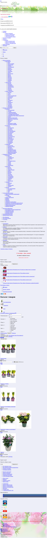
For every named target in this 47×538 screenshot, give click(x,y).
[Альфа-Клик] (5, 511)
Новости (5, 38)
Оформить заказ (4, 536)
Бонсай (9, 173)
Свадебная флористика (8, 214)
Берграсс (10, 92)
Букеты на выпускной (12, 117)
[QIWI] (5, 509)
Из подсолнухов (11, 136)
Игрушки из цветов (12, 151)
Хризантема (10, 180)
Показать (9, 333)
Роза (9, 159)
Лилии (9, 72)
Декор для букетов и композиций (12, 194)
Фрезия (9, 75)
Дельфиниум (10, 85)
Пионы (9, 81)
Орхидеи (10, 89)
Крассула (10, 168)
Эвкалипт (10, 105)
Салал (9, 93)
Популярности (20, 335)
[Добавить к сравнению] (1, 363)
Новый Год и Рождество (13, 118)
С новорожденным (12, 112)
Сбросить (14, 333)
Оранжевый (12, 329)
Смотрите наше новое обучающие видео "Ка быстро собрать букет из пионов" (19, 269)
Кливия (9, 164)
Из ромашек (10, 142)
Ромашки (10, 80)
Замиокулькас (11, 185)
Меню (4, 52)
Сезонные (7, 181)
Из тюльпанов (11, 127)
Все (11, 336)
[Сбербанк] (5, 513)
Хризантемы (10, 64)
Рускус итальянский (12, 95)
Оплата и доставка (7, 37)
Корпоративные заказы (8, 215)
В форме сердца (11, 146)
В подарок (7, 155)
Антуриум (10, 158)
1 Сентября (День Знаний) (13, 114)
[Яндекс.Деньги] (5, 507)
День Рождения (13, 321)
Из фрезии (10, 137)
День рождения (11, 110)
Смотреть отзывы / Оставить (6, 248)
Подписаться (15, 464)
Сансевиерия (10, 176)
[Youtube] (3, 496)
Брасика (9, 83)
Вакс (9, 99)
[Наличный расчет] (5, 515)
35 (10, 331)
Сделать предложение (12, 113)
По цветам (7, 125)
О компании (5, 40)
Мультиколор (13, 327)
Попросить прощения (12, 124)
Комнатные (7, 166)
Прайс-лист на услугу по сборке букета (13, 204)
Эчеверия (10, 178)
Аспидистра (10, 96)
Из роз (9, 126)
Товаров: (2, 334)
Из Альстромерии (11, 131)
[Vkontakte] (3, 494)
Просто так (10, 120)
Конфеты (7, 198)
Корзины (7, 199)
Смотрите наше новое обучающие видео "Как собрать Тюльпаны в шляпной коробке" (21, 283)
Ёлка (9, 190)
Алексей (4, 226)
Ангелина (5, 240)
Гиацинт (9, 68)
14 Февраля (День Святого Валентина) (16, 115)
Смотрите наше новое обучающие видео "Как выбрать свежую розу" (17, 279)
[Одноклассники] (4, 293)
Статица (9, 103)
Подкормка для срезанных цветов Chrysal (14, 202)
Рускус (9, 94)
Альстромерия (11, 67)
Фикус (9, 184)
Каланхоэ (10, 183)
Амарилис (10, 90)
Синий (11, 330)
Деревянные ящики (12, 149)
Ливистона (10, 175)
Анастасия (5, 233)
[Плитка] (1, 337)
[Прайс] (3, 337)
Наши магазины (6, 44)
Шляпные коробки (12, 153)
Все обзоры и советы (4, 285)
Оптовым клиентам (9, 211)
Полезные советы (9, 212)
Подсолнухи (10, 73)
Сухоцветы (10, 100)
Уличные (7, 187)
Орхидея (9, 156)
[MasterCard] (5, 504)
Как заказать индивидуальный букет (13, 209)
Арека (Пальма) (11, 169)
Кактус (9, 179)
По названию (11, 335)
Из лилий (10, 134)
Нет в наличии (13, 319)
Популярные (8, 61)
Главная (4, 31)
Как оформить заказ (9, 210)
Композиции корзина (12, 152)
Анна (4, 244)
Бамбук (9, 170)
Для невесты (10, 148)
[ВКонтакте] (1, 293)
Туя (8, 191)
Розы (9, 62)
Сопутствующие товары (10, 36)
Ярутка (9, 101)
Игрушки (7, 195)
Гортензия (10, 84)
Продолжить (3, 535)
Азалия (9, 162)
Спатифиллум (11, 157)
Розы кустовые (11, 63)
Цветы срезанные (9, 33)
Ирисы (9, 74)
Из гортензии (10, 132)
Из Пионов (10, 135)
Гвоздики (10, 78)
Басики (9, 196)
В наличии (12, 318)
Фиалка (9, 167)
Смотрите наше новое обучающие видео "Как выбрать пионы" (16, 273)
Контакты (5, 45)
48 (8, 336)
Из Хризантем (11, 138)
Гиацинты (10, 189)
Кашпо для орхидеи (9, 197)
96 (10, 336)
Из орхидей (10, 130)
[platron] (5, 519)
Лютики (9, 88)
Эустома (9, 70)
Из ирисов (10, 133)
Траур (9, 122)
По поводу (7, 109)
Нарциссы (10, 69)
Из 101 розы (10, 145)
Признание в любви (12, 123)
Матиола (10, 76)
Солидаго (10, 104)
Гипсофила (10, 106)
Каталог (4, 32)
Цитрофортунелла (11, 160)
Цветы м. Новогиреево (10, 42)
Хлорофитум (10, 177)
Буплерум (10, 97)
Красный (12, 326)
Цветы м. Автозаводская (10, 43)
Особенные (7, 144)
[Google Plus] (5, 293)
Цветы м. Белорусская (10, 41)
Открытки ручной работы (10, 201)
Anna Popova (5, 223)
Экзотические (8, 82)
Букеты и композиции (10, 34)
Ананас (9, 163)
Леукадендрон (11, 86)
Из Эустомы (10, 139)
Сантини (10, 79)
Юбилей (9, 121)
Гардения (10, 174)
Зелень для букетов (9, 91)
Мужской (10, 147)
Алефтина (5, 230)
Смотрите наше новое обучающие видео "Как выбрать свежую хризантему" (19, 276)
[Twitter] (2, 293)
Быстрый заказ (3, 338)
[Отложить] (1, 364)
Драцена (9, 186)
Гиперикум (10, 102)
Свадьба (9, 111)
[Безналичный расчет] (5, 517)
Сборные (10, 143)
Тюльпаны (10, 71)
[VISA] (5, 501)
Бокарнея (10, 172)
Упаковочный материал (10, 205)
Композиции (10, 165)
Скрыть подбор (3, 333)
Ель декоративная (11, 188)
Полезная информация (7, 208)
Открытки (7, 200)
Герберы (9, 65)
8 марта (9, 116)
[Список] (2, 337)
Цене (16, 335)
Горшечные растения (9, 35)
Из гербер (10, 128)
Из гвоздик (10, 141)
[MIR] (5, 505)
